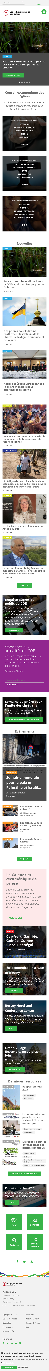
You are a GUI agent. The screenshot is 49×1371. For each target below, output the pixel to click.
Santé (24, 171)
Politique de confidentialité (14, 671)
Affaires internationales (24, 217)
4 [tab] (27, 82)
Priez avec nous (15, 918)
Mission (24, 134)
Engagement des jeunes (24, 131)
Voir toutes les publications (24, 1174)
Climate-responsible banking (34, 1165)
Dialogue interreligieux (24, 211)
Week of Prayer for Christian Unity (24, 719)
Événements (8, 1327)
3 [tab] (24, 82)
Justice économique (24, 177)
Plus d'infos (10, 1363)
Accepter (9, 1367)
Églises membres (10, 1319)
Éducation (24, 125)
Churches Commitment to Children (33, 1161)
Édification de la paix (24, 214)
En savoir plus (13, 75)
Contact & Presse (33, 1323)
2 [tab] (22, 82)
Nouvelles (7, 1323)
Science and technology (32, 1129)
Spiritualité (24, 137)
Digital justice (28, 1132)
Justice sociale (24, 174)
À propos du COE (10, 1314)
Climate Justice (29, 1153)
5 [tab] (29, 82)
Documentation (32, 1319)
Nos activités (8, 1331)
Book (11, 1028)
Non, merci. (23, 1367)
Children (27, 1157)
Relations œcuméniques (24, 128)
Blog (27, 1327)
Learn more (14, 630)
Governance (28, 1099)
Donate (12, 1202)
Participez (30, 1314)
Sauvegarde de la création (24, 168)
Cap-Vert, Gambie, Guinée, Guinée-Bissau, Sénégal (22, 940)
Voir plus (24, 585)
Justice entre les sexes (24, 165)
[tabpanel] (24, 52)
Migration (24, 208)
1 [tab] (19, 82)
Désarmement (24, 205)
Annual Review (29, 1095)
